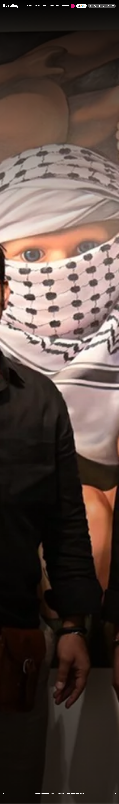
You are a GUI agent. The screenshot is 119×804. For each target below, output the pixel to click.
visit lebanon (54, 6)
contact (65, 6)
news (44, 6)
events (37, 6)
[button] (115, 793)
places (29, 6)
